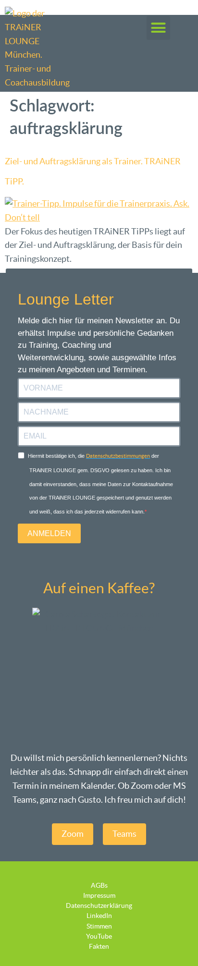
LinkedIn (99, 915)
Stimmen (99, 926)
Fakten (99, 946)
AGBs (99, 885)
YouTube (99, 936)
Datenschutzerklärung (99, 905)
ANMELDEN (49, 533)
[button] (159, 28)
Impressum (99, 895)
